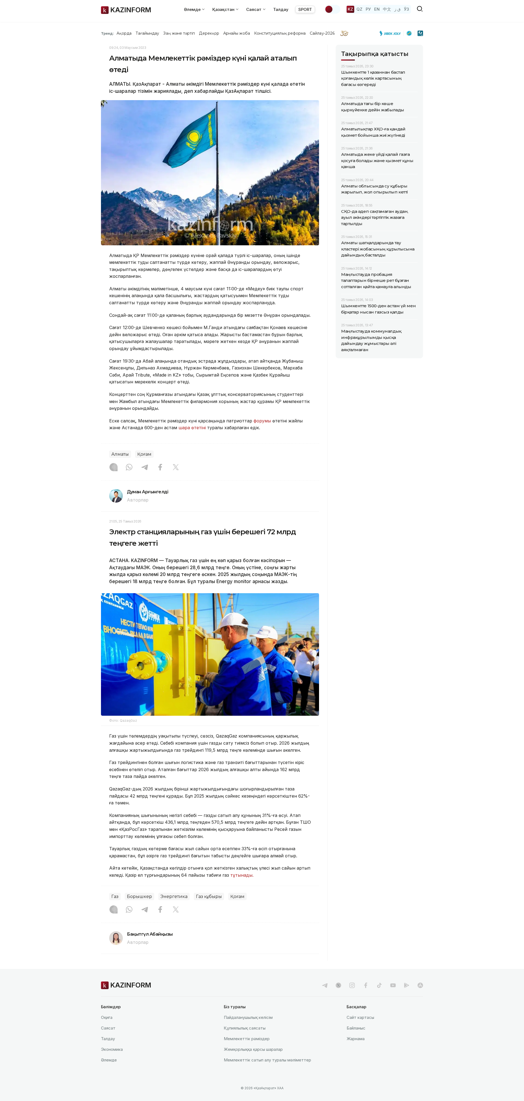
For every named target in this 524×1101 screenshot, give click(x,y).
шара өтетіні (192, 427)
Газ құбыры (209, 896)
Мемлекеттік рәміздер (247, 1038)
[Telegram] (144, 467)
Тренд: (107, 33)
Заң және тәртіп (179, 33)
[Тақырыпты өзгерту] (332, 9)
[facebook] (365, 985)
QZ (359, 9)
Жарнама (356, 1038)
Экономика (112, 1049)
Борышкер (139, 896)
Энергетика (173, 896)
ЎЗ (406, 9)
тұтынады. (242, 875)
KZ (350, 9)
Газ (114, 896)
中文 (387, 9)
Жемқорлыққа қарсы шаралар (253, 1049)
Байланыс (356, 1028)
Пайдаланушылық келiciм (248, 1017)
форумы (262, 420)
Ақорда (124, 33)
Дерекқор (209, 33)
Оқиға (106, 1017)
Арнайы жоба (236, 33)
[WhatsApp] (129, 467)
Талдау (280, 9)
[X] (175, 467)
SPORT (305, 9)
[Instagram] (113, 467)
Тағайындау (147, 33)
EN (377, 9)
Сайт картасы (360, 1017)
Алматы (120, 454)
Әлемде (109, 1060)
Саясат (108, 1028)
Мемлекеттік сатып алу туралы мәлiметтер (267, 1060)
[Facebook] (160, 467)
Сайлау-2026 (322, 33)
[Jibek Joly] (392, 33)
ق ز (397, 9)
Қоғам (144, 454)
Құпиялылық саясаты (245, 1028)
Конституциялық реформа (280, 33)
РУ (368, 9)
